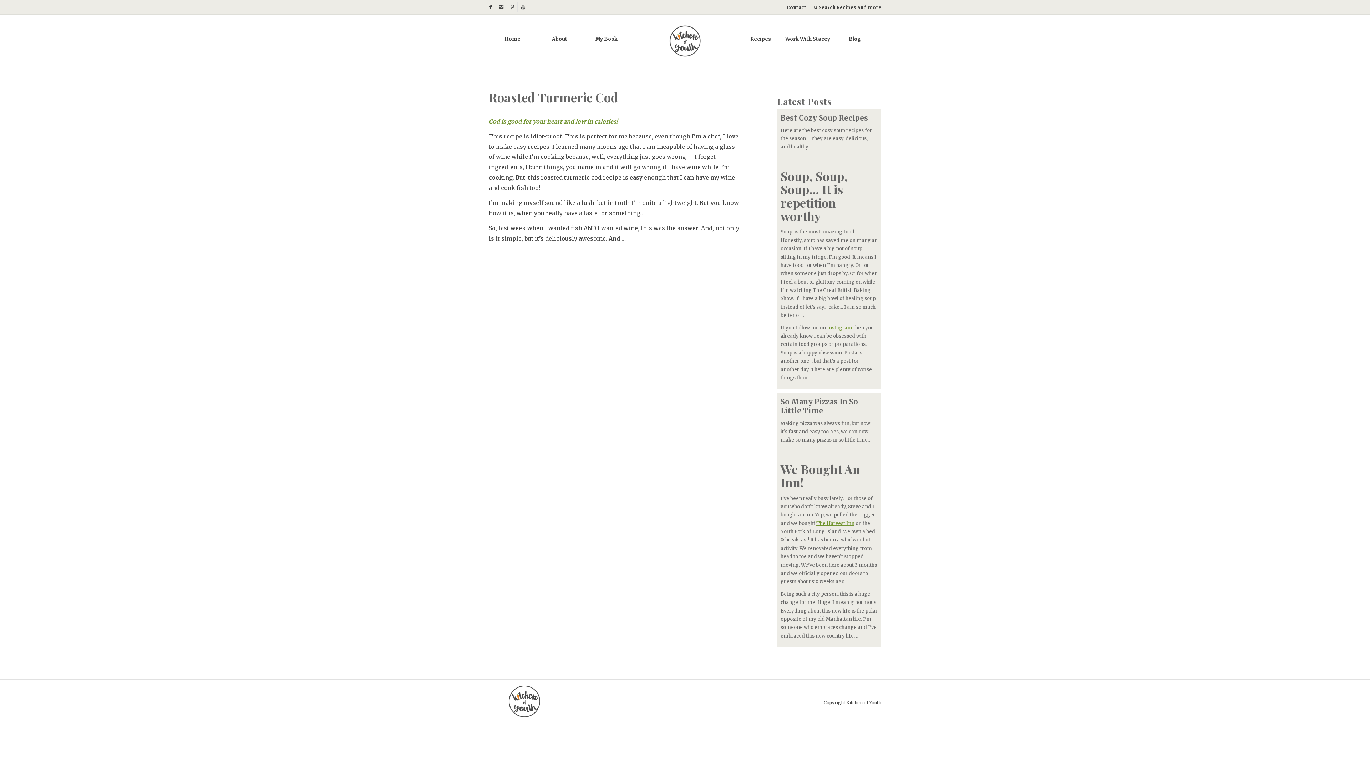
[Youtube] (523, 7)
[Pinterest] (512, 7)
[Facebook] (491, 7)
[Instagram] (501, 7)
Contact (796, 8)
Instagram (839, 328)
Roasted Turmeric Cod (553, 97)
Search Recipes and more (849, 8)
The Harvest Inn (835, 523)
